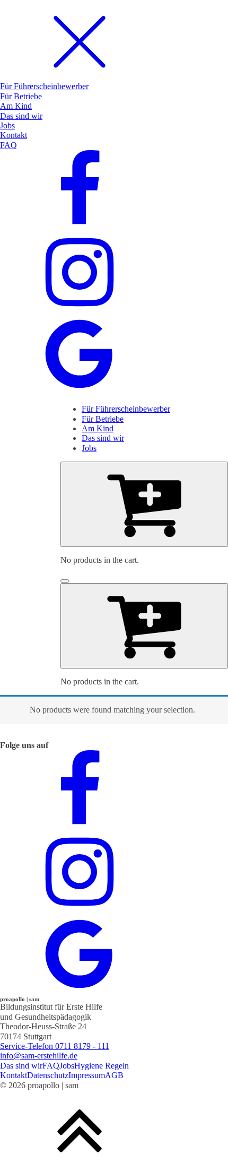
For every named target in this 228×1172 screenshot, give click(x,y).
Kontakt (13, 1075)
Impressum (86, 1075)
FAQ (50, 1065)
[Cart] (144, 504)
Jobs (66, 1065)
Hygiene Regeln (101, 1065)
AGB (114, 1075)
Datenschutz (47, 1075)
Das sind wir (21, 1065)
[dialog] (114, 198)
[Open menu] (64, 581)
